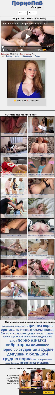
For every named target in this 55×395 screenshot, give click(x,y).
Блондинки (27, 56)
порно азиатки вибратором (26, 342)
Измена (9, 56)
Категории (22, 13)
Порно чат (32, 13)
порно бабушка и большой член (13, 326)
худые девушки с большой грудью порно (28, 354)
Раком (37, 56)
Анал (17, 56)
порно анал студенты (34, 362)
